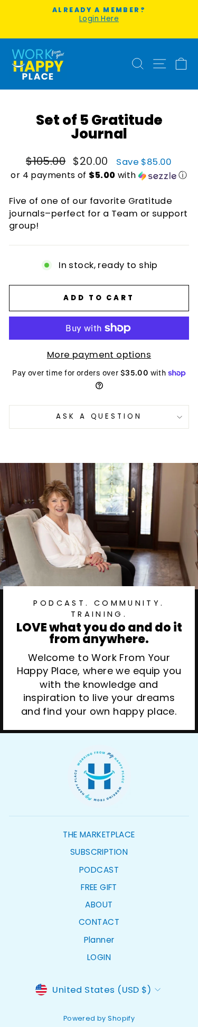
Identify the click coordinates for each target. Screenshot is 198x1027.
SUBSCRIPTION (99, 851)
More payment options (99, 355)
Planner (99, 939)
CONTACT (99, 921)
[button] (99, 175)
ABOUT (98, 904)
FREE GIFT (99, 887)
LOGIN (99, 957)
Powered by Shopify (99, 1018)
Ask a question (99, 416)
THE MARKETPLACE (99, 834)
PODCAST (99, 869)
